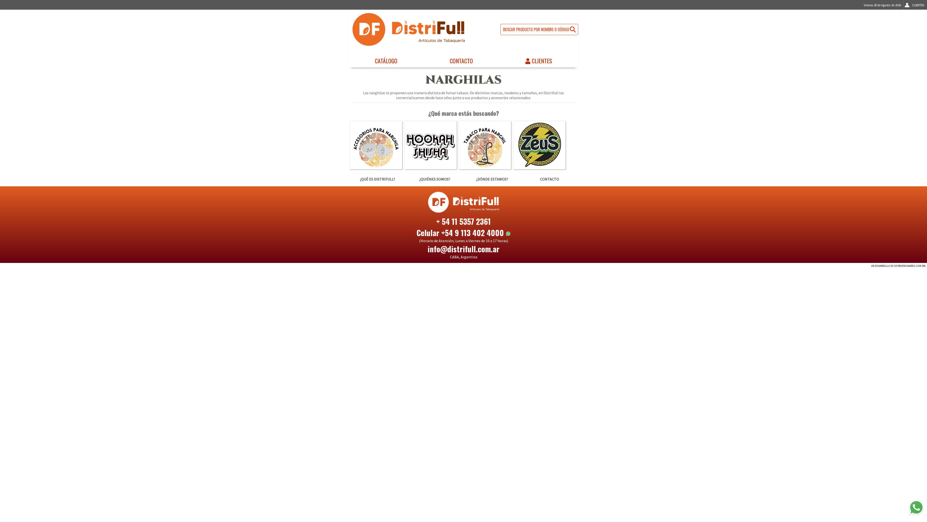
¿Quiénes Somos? (434, 179)
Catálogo (386, 60)
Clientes (918, 5)
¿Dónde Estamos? (492, 179)
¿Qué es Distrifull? (377, 179)
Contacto (461, 60)
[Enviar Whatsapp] (916, 507)
